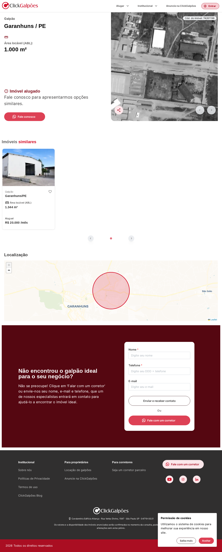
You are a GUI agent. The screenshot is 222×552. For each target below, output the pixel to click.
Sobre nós (25, 470)
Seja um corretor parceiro (129, 470)
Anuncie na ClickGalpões (181, 5)
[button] (8, 265)
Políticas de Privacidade (34, 478)
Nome (134, 349)
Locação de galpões (78, 470)
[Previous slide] (200, 110)
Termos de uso (28, 487)
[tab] (111, 238)
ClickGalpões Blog (30, 495)
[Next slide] (211, 110)
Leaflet (213, 319)
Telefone (135, 365)
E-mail (133, 381)
